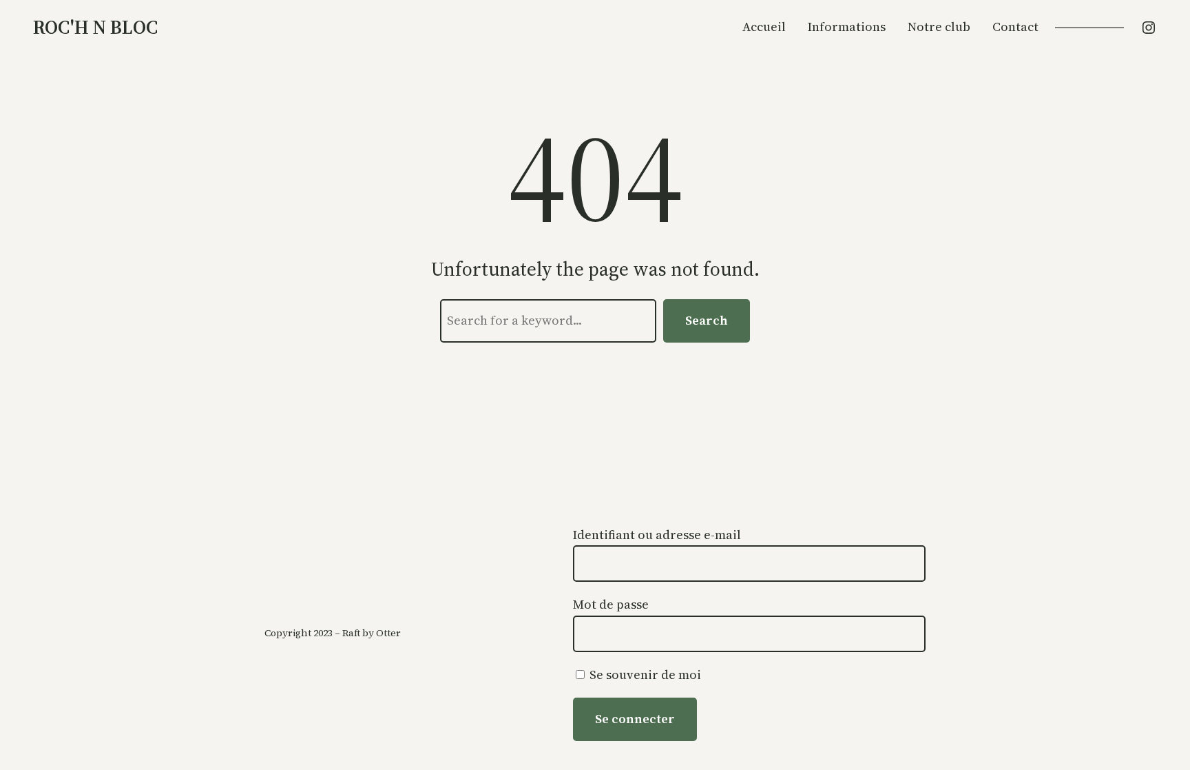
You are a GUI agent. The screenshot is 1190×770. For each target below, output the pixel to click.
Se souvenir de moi (644, 674)
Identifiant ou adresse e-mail (657, 534)
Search (706, 320)
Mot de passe (611, 604)
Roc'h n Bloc (95, 27)
